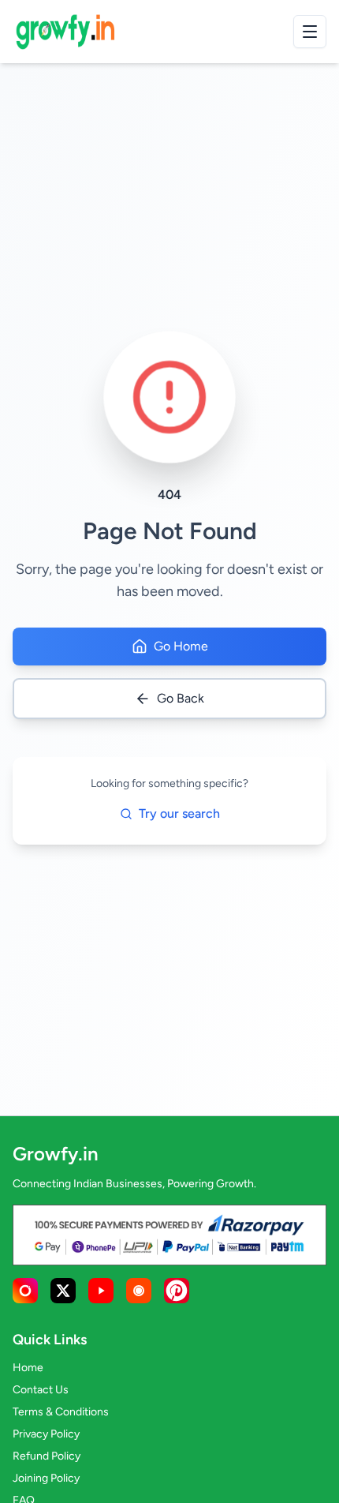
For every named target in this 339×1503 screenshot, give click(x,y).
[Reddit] (138, 1290)
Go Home (181, 646)
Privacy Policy (46, 1434)
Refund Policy (46, 1456)
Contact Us (41, 1389)
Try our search (179, 813)
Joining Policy (46, 1478)
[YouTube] (101, 1290)
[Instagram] (25, 1290)
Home (28, 1367)
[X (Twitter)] (63, 1290)
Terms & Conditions (61, 1412)
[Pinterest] (176, 1290)
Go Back (180, 698)
